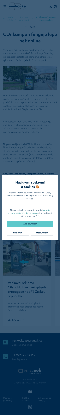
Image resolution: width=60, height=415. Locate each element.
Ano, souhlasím (30, 223)
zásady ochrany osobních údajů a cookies (29, 212)
